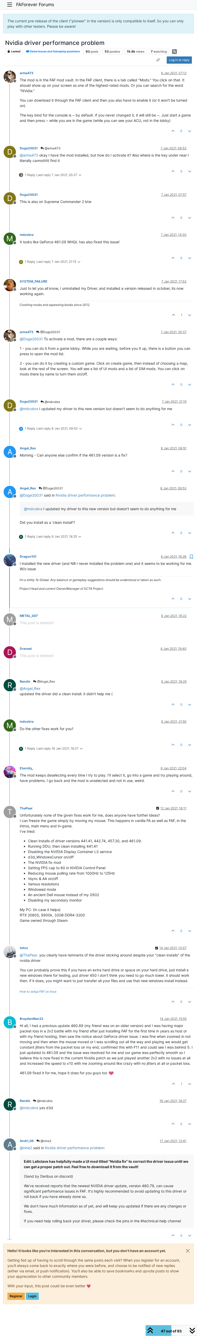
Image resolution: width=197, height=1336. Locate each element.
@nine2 (45, 1141)
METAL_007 (29, 616)
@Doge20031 (50, 332)
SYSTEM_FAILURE (33, 281)
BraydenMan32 (31, 1019)
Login (32, 1296)
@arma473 (52, 148)
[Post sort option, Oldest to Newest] (158, 60)
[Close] (188, 1251)
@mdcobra (52, 402)
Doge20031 (29, 148)
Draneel (26, 649)
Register (16, 1296)
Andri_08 (27, 1141)
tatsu (24, 948)
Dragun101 (28, 556)
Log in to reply (179, 60)
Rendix (25, 681)
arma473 (26, 73)
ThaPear (26, 808)
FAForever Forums (35, 4)
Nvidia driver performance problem (85, 495)
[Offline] (12, 76)
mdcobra (27, 235)
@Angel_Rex (45, 681)
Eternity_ (26, 768)
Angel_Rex (28, 448)
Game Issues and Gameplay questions (54, 51)
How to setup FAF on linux (37, 991)
